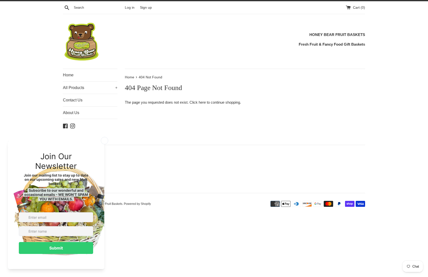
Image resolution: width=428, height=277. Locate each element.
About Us (71, 113)
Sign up (146, 7)
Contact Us (72, 100)
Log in (129, 7)
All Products (90, 88)
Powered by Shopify (137, 204)
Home (68, 75)
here (202, 102)
